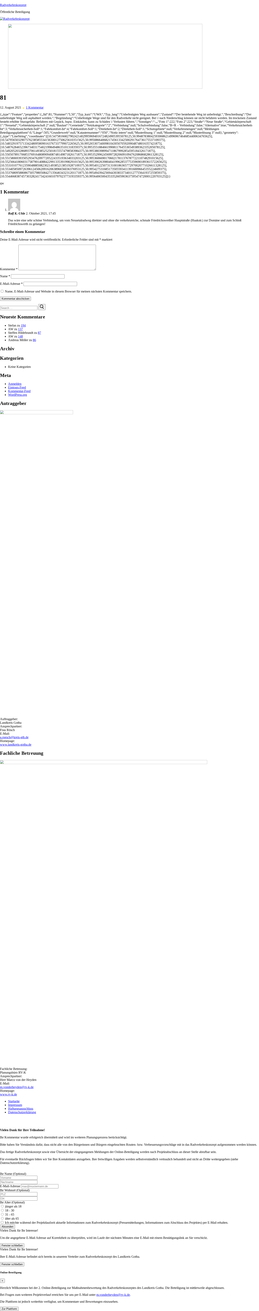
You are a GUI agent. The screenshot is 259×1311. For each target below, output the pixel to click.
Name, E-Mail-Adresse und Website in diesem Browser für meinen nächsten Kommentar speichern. (68, 291)
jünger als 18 (13, 1206)
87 (39, 332)
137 (20, 329)
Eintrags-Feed (17, 387)
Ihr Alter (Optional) (12, 1202)
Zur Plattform (9, 1308)
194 (23, 325)
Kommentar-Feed (19, 391)
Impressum (15, 1105)
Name (5, 276)
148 (20, 336)
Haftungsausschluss (20, 1108)
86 (34, 340)
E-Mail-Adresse (11, 283)
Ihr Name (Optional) (13, 1173)
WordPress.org (17, 394)
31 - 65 (9, 1214)
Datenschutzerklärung (22, 1112)
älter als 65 (12, 1218)
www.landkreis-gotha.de (15, 744)
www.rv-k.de (8, 1094)
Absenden (7, 1226)
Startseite (14, 1101)
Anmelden (14, 383)
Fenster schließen (12, 1245)
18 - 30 (9, 1210)
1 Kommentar (35, 107)
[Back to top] (1, 1119)
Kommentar (9, 269)
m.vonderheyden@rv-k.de (17, 1087)
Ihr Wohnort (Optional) (15, 1190)
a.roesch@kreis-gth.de (14, 737)
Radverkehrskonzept (13, 5)
